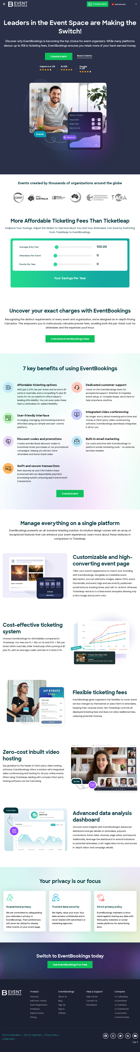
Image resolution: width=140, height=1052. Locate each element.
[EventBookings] (18, 4)
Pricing (33, 1017)
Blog (60, 1000)
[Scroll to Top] (135, 1042)
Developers (91, 1004)
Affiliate (62, 1013)
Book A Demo (84, 55)
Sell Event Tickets (38, 1000)
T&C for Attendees (11, 1035)
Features (34, 996)
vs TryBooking (121, 996)
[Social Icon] (105, 1036)
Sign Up (61, 1004)
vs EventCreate (122, 1017)
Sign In (61, 1009)
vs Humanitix (121, 1013)
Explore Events (37, 1013)
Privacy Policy (51, 1035)
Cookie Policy (8, 1039)
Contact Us (91, 1000)
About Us (62, 996)
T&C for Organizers (32, 1035)
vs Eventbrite (121, 1000)
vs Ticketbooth (122, 1009)
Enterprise (35, 1009)
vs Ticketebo (121, 1004)
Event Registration (38, 1004)
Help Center (92, 996)
